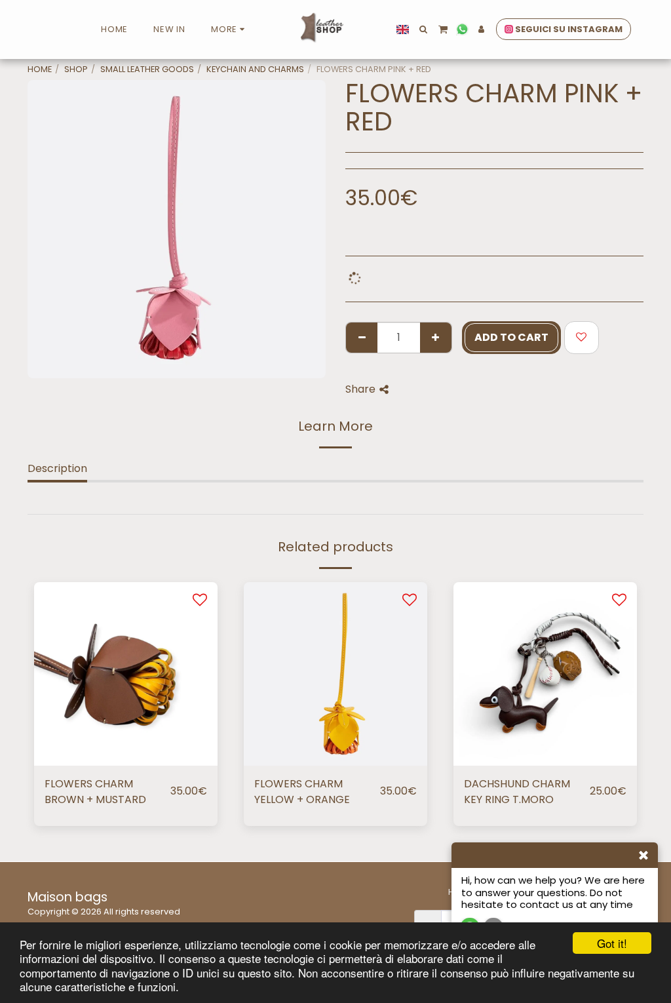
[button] (423, 29)
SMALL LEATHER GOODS (147, 69)
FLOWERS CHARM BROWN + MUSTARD (95, 791)
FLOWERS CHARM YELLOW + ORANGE (302, 791)
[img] (126, 674)
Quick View (125, 734)
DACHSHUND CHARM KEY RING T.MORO (517, 791)
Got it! (612, 943)
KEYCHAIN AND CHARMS (255, 69)
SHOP (76, 69)
